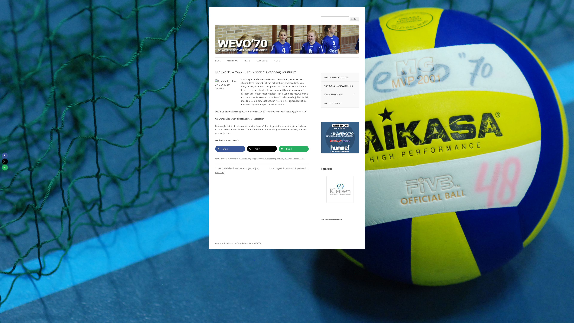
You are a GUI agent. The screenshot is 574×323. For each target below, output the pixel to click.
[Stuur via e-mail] (5, 167)
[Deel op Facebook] (5, 156)
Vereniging (232, 61)
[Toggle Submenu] (353, 94)
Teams (247, 61)
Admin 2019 (299, 158)
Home (218, 61)
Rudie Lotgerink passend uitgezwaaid (288, 168)
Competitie (262, 61)
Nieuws (244, 158)
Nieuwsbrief (268, 158)
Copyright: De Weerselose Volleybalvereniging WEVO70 (238, 243)
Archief (277, 61)
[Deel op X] (5, 161)
